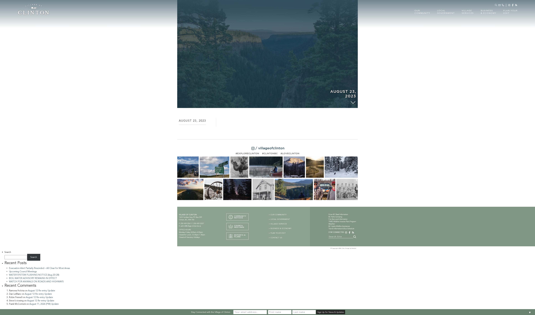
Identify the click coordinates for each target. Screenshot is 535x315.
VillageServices (468, 11)
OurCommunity (422, 11)
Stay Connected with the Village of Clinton (210, 312)
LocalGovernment (446, 11)
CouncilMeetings (239, 226)
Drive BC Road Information (338, 214)
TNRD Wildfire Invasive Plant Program (342, 221)
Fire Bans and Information (338, 219)
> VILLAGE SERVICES (278, 224)
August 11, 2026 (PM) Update (44, 304)
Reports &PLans (239, 236)
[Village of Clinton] (33, 9)
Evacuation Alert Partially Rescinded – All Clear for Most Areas (39, 268)
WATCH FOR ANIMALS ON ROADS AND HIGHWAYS (36, 281)
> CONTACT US (275, 238)
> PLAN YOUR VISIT (277, 233)
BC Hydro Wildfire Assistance (339, 226)
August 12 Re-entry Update (41, 290)
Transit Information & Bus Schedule (341, 229)
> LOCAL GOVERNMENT (279, 219)
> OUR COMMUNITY (278, 215)
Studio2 (354, 248)
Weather (332, 224)
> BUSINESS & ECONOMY (280, 228)
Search (7, 252)
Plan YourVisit (510, 11)
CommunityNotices (240, 217)
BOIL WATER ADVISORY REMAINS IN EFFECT (33, 278)
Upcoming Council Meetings (23, 271)
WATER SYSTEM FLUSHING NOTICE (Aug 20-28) (34, 274)
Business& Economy (488, 11)
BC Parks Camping (335, 217)
